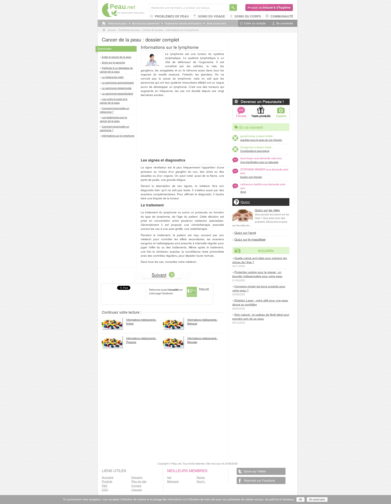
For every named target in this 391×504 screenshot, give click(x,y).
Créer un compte (255, 23)
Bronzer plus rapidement (145, 23)
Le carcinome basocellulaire (117, 93)
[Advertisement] (118, 203)
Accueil (112, 30)
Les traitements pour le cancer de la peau (113, 119)
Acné (243, 192)
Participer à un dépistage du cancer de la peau (116, 69)
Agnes (201, 477)
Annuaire (107, 477)
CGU (105, 490)
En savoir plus (317, 499)
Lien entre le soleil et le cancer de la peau (113, 100)
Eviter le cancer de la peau (116, 57)
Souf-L (201, 481)
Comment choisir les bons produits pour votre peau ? (258, 288)
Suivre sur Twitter (255, 471)
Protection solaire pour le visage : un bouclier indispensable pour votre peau (257, 274)
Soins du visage (211, 16)
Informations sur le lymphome (118, 135)
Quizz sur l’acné (245, 232)
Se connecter (284, 23)
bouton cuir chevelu (251, 177)
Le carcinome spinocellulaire (118, 82)
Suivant (159, 274)
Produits (107, 481)
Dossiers (137, 477)
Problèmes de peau (172, 16)
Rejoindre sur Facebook (259, 480)
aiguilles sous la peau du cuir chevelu (261, 140)
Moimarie (173, 481)
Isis (169, 477)
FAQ (104, 486)
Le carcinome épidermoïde (117, 88)
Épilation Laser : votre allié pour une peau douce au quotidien (260, 302)
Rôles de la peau (117, 23)
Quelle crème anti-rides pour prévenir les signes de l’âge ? (259, 260)
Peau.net (130, 10)
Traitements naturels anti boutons (183, 23)
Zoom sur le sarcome (113, 62)
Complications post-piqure (254, 151)
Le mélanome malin (113, 77)
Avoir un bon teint (216, 23)
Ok (300, 499)
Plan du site (138, 481)
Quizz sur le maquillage (250, 239)
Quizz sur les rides (267, 210)
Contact (136, 486)
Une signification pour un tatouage (259, 162)
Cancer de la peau (153, 30)
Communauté (281, 16)
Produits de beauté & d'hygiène (269, 7)
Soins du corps (247, 16)
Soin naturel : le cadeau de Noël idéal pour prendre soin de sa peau (260, 317)
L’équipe (136, 490)
